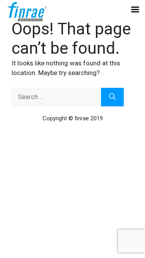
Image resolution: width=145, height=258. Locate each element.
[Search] (112, 97)
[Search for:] (56, 97)
